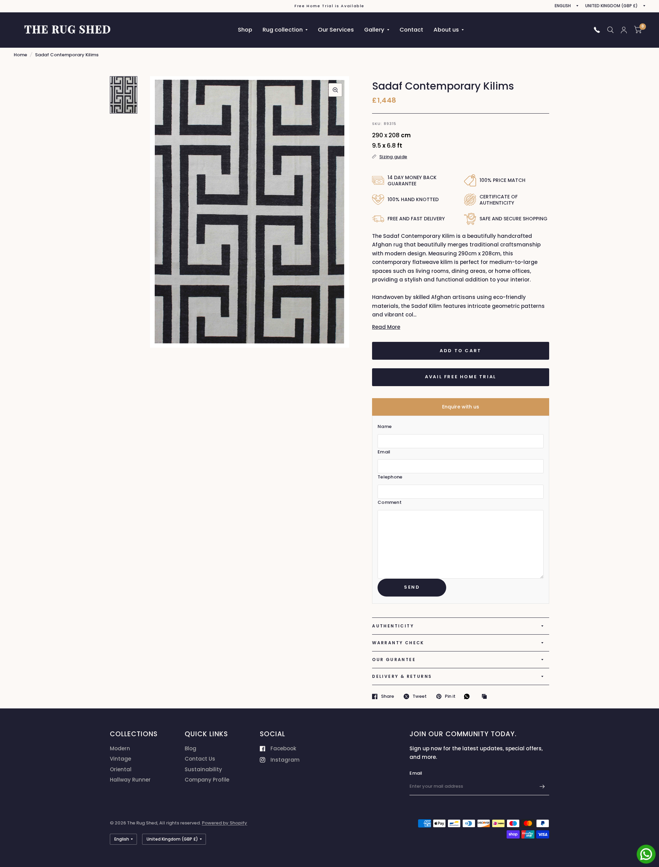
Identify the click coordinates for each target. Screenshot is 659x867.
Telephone (390, 477)
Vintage (120, 758)
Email (384, 452)
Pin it (450, 696)
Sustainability (203, 769)
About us (446, 30)
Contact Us (200, 758)
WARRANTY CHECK (398, 643)
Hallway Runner (130, 779)
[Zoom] (335, 90)
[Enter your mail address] (542, 786)
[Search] (610, 29)
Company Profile (207, 779)
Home (20, 54)
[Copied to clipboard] (486, 697)
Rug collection (283, 30)
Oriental (120, 769)
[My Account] (624, 29)
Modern (120, 748)
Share (387, 696)
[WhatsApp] (468, 696)
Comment (390, 502)
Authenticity (393, 626)
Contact (411, 30)
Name (385, 426)
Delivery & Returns (402, 676)
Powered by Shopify (224, 823)
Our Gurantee (394, 659)
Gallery (374, 30)
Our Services (336, 30)
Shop (245, 30)
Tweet (420, 696)
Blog (190, 748)
